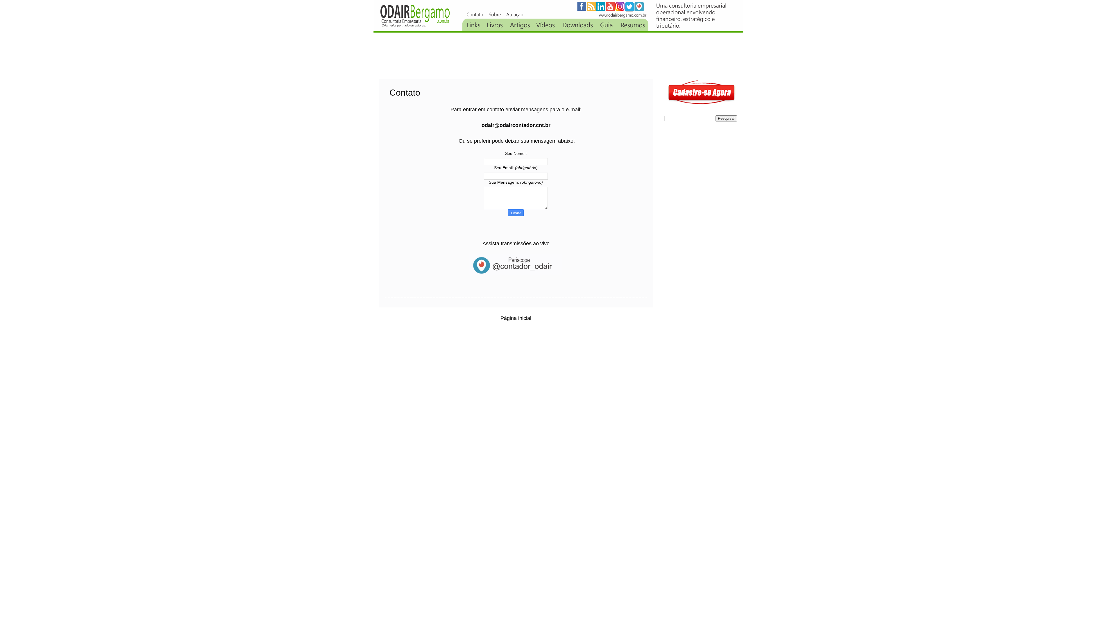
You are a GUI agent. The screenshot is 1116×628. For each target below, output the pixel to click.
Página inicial (515, 318)
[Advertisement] (485, 56)
